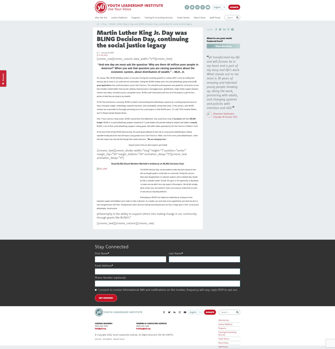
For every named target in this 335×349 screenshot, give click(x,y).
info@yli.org (100, 328)
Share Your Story (223, 46)
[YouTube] (208, 7)
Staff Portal (215, 17)
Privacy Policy (119, 339)
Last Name (175, 253)
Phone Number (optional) (110, 277)
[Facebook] (187, 7)
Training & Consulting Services (158, 17)
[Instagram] (202, 7)
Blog (104, 24)
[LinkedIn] (197, 7)
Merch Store (199, 17)
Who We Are (101, 17)
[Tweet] (220, 29)
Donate (234, 7)
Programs (136, 17)
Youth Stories (183, 17)
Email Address (103, 265)
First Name (101, 253)
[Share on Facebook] (216, 29)
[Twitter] (192, 7)
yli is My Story (102, 55)
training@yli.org (143, 328)
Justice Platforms (119, 17)
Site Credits (107, 339)
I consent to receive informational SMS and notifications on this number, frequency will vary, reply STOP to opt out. (168, 289)
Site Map (98, 339)
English (217, 7)
